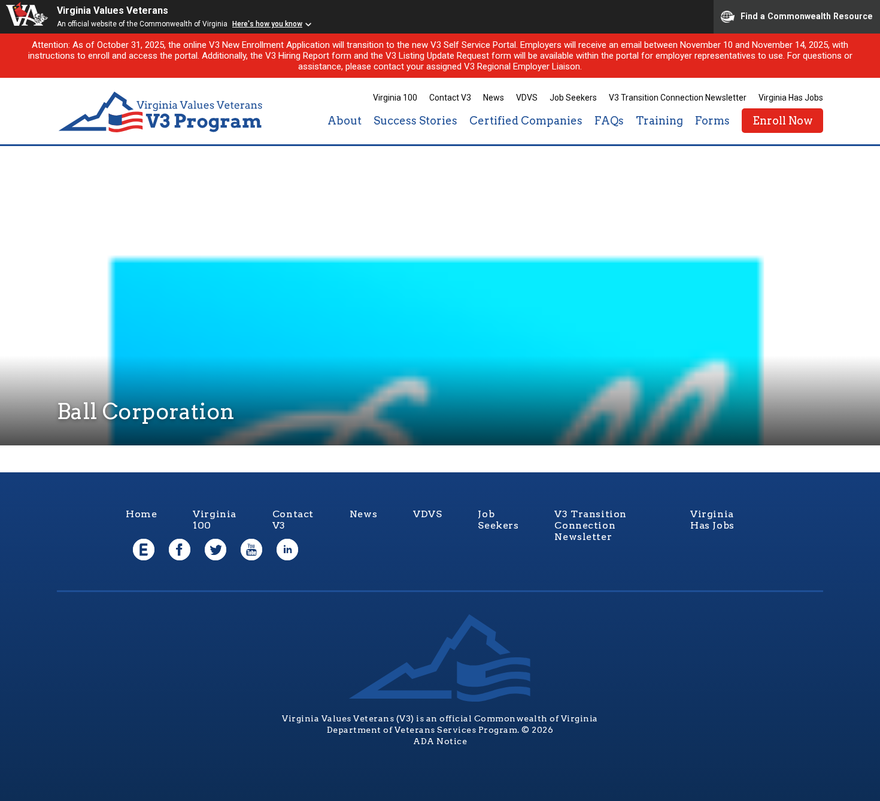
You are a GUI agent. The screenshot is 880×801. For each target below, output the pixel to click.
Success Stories (415, 120)
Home (141, 514)
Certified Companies (525, 120)
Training (659, 120)
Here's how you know (267, 24)
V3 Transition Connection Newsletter (678, 97)
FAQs (609, 120)
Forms (712, 120)
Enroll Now (782, 120)
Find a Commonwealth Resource (807, 15)
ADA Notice (440, 741)
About (344, 120)
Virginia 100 (395, 97)
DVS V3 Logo (161, 112)
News (493, 97)
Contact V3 (450, 97)
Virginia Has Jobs (790, 97)
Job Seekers (573, 97)
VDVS (527, 97)
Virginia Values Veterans (112, 10)
